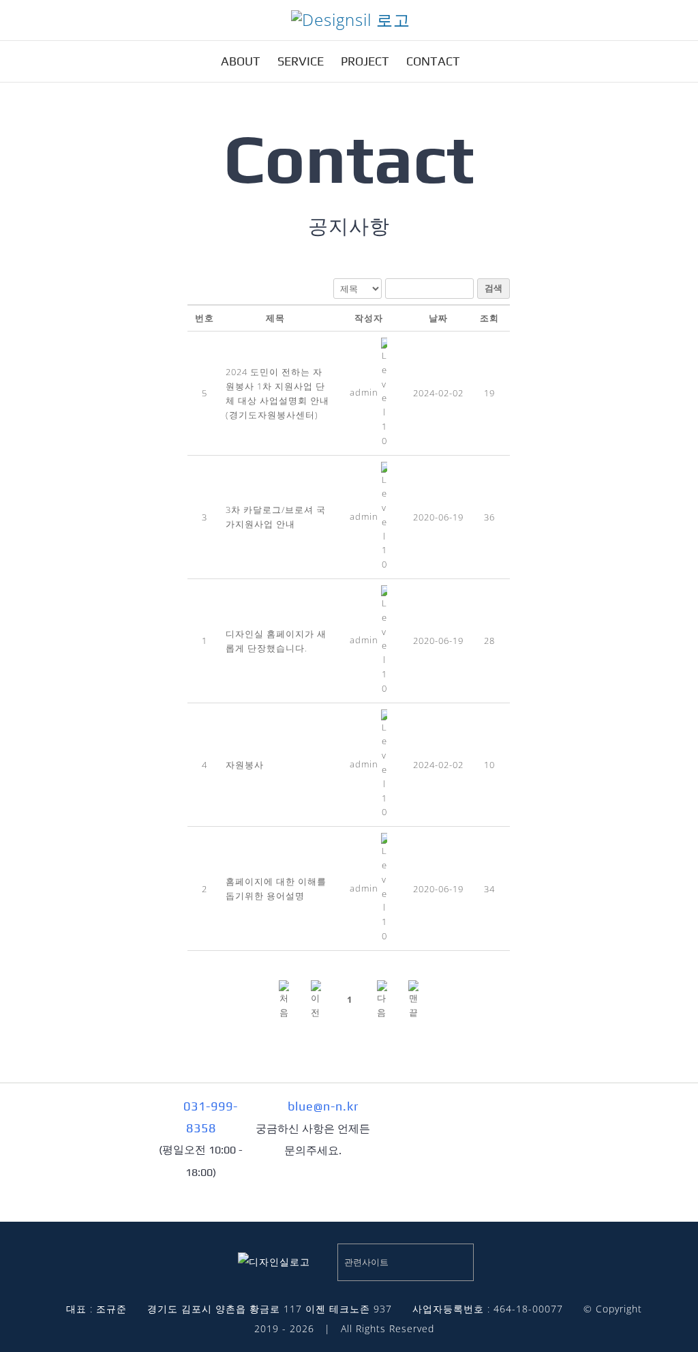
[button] (364, 392)
